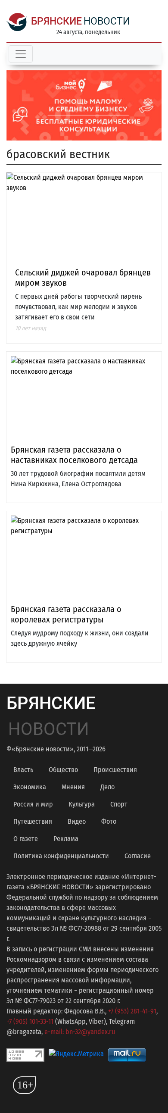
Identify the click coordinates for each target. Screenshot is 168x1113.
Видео (77, 821)
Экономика (29, 787)
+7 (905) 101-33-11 (29, 1021)
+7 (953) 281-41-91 (132, 1011)
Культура (81, 804)
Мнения (73, 787)
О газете (25, 839)
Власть (23, 770)
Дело (107, 787)
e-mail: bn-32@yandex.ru (79, 1032)
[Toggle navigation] (21, 54)
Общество (63, 770)
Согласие (137, 856)
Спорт (119, 804)
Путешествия (32, 821)
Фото (108, 821)
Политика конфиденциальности (61, 856)
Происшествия (115, 770)
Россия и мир (33, 804)
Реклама (65, 839)
